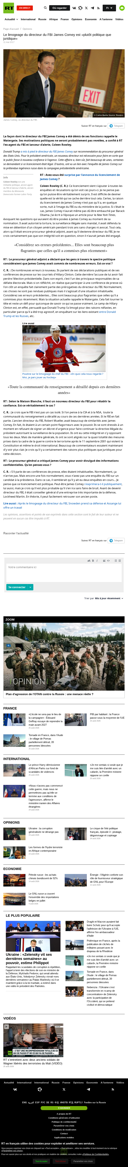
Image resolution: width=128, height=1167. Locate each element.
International (28, 19)
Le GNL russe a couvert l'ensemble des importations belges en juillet (44, 897)
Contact (64, 1133)
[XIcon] (86, 8)
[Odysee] (80, 8)
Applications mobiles (64, 1137)
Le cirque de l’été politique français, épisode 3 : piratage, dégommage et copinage (106, 832)
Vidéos (119, 19)
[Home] (8, 8)
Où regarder (59, 8)
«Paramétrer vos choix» (12, 1150)
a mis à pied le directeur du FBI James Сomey (47, 151)
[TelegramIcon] (92, 8)
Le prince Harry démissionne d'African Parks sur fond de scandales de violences (44, 768)
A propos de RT (64, 1114)
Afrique (53, 19)
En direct (24, 8)
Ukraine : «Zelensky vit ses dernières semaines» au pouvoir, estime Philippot (29, 958)
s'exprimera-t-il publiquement (103, 484)
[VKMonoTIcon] (74, 8)
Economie (91, 19)
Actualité (10, 19)
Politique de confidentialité (64, 1122)
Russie (42, 19)
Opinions (77, 19)
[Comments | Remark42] (64, 580)
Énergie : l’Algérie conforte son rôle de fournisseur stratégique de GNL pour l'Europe (106, 878)
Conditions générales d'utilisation (64, 1118)
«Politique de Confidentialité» (95, 1154)
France (65, 19)
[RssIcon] (98, 8)
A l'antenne (106, 19)
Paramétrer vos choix (64, 1126)
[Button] (122, 8)
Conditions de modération (64, 1130)
